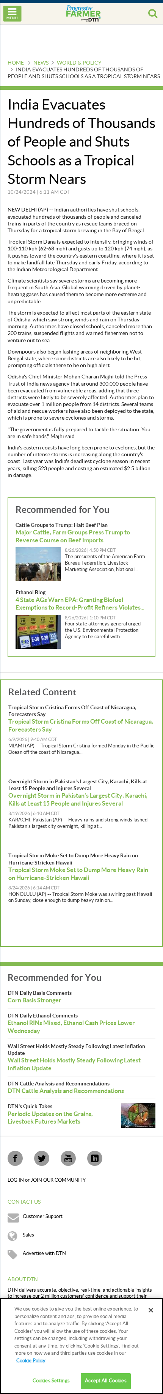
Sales (28, 1235)
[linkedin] (94, 1158)
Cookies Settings (51, 1380)
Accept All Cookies (105, 1380)
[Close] (151, 1310)
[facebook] (15, 1158)
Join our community (58, 1180)
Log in (16, 1180)
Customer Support (43, 1216)
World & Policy (79, 63)
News (41, 63)
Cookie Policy (30, 1360)
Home (16, 63)
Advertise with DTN (44, 1253)
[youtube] (68, 1158)
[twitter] (41, 1158)
